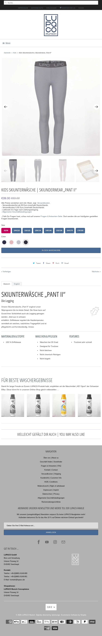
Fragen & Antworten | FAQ (51, 466)
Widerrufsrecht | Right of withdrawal (51, 486)
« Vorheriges (6, 272)
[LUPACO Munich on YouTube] (46, 542)
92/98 (6, 231)
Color (3, 236)
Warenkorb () (68, 8)
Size (3, 225)
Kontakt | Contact (51, 470)
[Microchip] (51, 107)
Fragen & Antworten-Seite (51, 216)
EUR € (49, 607)
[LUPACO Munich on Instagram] (55, 542)
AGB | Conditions (51, 482)
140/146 (48, 231)
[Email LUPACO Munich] (63, 542)
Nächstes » (96, 272)
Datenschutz (37, 8)
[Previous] (5, 107)
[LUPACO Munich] (51, 25)
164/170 (70, 231)
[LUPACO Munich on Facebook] (38, 542)
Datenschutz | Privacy (51, 494)
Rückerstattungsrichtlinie (51, 502)
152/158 (59, 231)
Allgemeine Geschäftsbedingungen (17, 212)
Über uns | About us (51, 458)
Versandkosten (43, 203)
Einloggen (51, 8)
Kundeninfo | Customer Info (51, 478)
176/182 (80, 231)
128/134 (38, 231)
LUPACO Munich (28, 615)
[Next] (96, 107)
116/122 (27, 231)
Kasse (81, 8)
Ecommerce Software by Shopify (73, 615)
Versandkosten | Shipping (51, 474)
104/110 (17, 231)
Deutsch (6, 284)
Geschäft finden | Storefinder (51, 462)
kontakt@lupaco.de (17, 580)
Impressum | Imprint (51, 490)
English (17, 284)
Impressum (23, 8)
